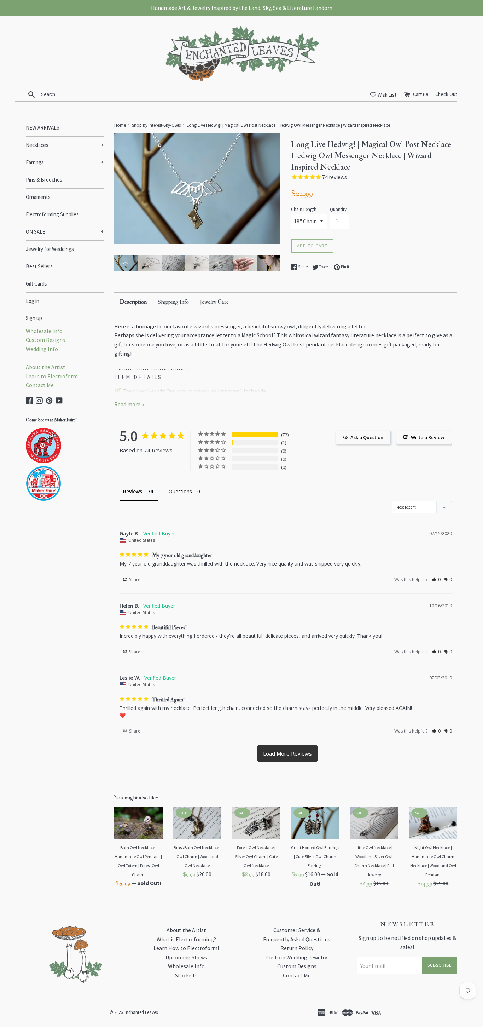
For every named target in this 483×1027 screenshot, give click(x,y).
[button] (436, 579)
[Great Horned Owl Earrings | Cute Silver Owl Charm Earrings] (315, 823)
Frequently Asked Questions (296, 939)
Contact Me (40, 385)
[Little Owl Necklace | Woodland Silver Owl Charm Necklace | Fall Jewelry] (374, 823)
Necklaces (65, 145)
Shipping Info (173, 301)
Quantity (338, 209)
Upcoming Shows (186, 957)
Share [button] (134, 579)
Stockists (186, 975)
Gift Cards (36, 283)
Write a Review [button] (427, 437)
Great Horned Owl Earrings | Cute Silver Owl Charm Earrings (315, 856)
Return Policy (296, 948)
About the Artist (45, 367)
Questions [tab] (180, 491)
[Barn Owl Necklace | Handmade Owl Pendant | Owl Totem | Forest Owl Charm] (138, 823)
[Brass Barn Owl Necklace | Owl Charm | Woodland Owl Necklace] (197, 823)
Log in (32, 301)
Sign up (34, 318)
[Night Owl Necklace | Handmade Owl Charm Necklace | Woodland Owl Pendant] (433, 823)
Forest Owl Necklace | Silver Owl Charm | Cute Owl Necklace (256, 856)
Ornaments (38, 197)
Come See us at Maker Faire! (51, 420)
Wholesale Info (44, 330)
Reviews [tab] (132, 491)
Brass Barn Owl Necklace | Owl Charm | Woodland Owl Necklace (197, 856)
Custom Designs (45, 339)
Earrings (65, 162)
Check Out (446, 94)
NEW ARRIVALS (42, 127)
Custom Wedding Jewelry (296, 957)
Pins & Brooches (44, 179)
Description (133, 301)
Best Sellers (39, 266)
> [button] (287, 753)
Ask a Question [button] (366, 437)
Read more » (129, 404)
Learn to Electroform (52, 376)
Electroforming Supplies (52, 214)
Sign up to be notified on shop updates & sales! (407, 942)
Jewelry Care (214, 301)
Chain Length (303, 209)
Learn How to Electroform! (186, 948)
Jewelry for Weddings (50, 249)
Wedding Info (42, 348)
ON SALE (65, 231)
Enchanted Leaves (141, 1012)
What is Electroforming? (186, 939)
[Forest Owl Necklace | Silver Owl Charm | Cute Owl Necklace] (256, 823)
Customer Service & (296, 930)
